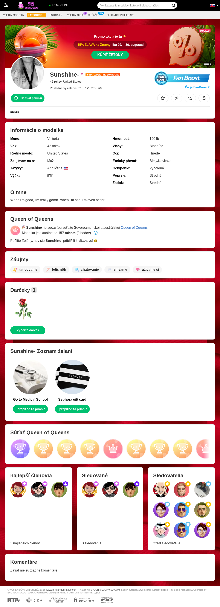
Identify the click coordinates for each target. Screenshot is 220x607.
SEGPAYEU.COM (110, 589)
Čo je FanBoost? (197, 87)
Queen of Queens (134, 227)
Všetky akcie (75, 15)
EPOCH (94, 589)
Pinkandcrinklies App (120, 15)
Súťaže (93, 15)
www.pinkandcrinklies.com (61, 589)
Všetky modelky (13, 15)
